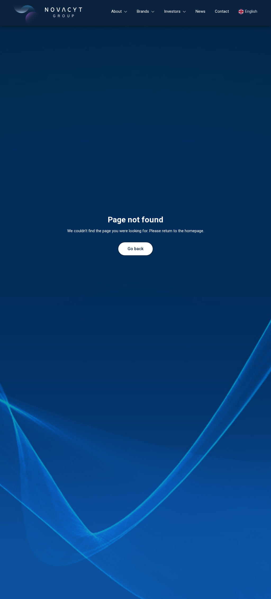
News (200, 11)
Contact (222, 11)
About (116, 11)
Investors (172, 11)
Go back (135, 248)
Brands (143, 11)
